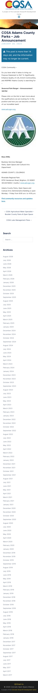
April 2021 (7, 493)
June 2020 (7, 530)
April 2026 (7, 271)
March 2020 (7, 542)
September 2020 (9, 519)
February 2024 (8, 368)
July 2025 (7, 305)
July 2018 (6, 616)
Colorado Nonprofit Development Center (24, 689)
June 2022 (7, 442)
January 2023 (8, 416)
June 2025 (7, 308)
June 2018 (7, 619)
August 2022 (8, 434)
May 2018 (7, 623)
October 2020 (8, 516)
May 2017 (6, 667)
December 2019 (9, 553)
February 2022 (8, 456)
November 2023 (9, 379)
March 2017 (7, 675)
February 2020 (8, 545)
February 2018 (8, 634)
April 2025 (7, 316)
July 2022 (7, 438)
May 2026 (7, 268)
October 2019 (8, 560)
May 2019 (7, 579)
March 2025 (7, 319)
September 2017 (9, 653)
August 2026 (8, 257)
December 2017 (9, 642)
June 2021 (7, 486)
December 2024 (9, 331)
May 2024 (7, 356)
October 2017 (8, 649)
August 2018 (8, 612)
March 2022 (7, 453)
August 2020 (8, 523)
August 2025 (8, 301)
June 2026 (7, 264)
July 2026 (7, 260)
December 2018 (9, 597)
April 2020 (7, 538)
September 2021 (9, 475)
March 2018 (7, 630)
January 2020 (8, 549)
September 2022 (9, 431)
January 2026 (8, 282)
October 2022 (8, 427)
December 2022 (9, 419)
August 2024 (8, 345)
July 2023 (7, 393)
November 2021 (9, 468)
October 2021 (8, 471)
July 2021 (6, 482)
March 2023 (7, 408)
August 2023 (8, 390)
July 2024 (7, 349)
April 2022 (7, 449)
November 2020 (9, 512)
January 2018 (8, 638)
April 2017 (7, 671)
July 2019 (6, 571)
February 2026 (8, 279)
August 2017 (8, 656)
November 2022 (9, 423)
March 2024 (7, 364)
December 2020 (9, 508)
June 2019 (7, 575)
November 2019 (9, 556)
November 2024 (9, 334)
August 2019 (8, 567)
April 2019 (7, 582)
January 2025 (8, 327)
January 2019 (8, 593)
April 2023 (7, 405)
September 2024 (9, 342)
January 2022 (8, 460)
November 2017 (9, 645)
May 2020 (7, 534)
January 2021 (8, 505)
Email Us (19, 684)
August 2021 (8, 479)
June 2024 (7, 353)
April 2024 (7, 360)
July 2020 (7, 527)
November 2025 (9, 290)
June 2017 (7, 664)
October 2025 (8, 293)
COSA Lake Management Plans (18, 220)
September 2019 (9, 564)
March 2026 (7, 275)
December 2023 (9, 375)
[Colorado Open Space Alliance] (19, 6)
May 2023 (7, 401)
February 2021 (8, 501)
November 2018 (9, 601)
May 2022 (7, 445)
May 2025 (7, 312)
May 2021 (7, 490)
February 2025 (8, 323)
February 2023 (8, 412)
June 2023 (7, 397)
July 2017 (6, 660)
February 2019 (8, 590)
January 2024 (8, 371)
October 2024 (8, 338)
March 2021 (7, 497)
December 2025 (9, 286)
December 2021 (9, 464)
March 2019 (7, 586)
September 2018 (9, 608)
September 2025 (9, 297)
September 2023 (9, 386)
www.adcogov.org (9, 109)
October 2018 (8, 605)
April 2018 (7, 627)
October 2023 (8, 382)
